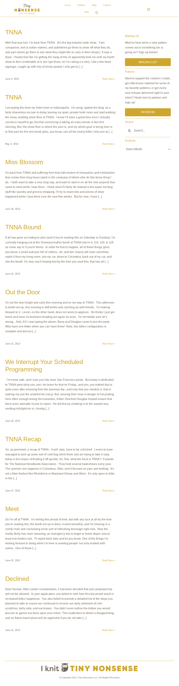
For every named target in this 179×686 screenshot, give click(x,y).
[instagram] (148, 9)
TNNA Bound (23, 227)
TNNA (13, 32)
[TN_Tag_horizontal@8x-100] (89, 662)
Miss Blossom (24, 162)
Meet (12, 508)
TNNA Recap (23, 439)
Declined (17, 578)
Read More (108, 79)
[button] (96, 13)
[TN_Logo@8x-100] (27, 3)
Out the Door (22, 292)
